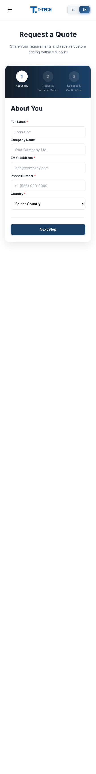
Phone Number (23, 176)
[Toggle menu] (9, 10)
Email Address (23, 158)
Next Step (48, 229)
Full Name (19, 122)
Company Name (23, 140)
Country (18, 194)
